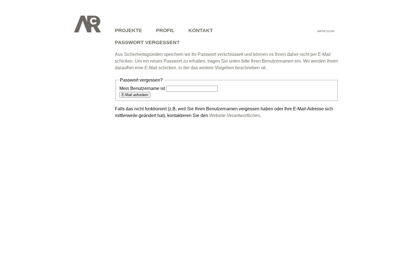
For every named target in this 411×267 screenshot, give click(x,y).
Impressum (325, 31)
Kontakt (200, 30)
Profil (165, 30)
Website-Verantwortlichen (234, 115)
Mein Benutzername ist (142, 88)
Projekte (128, 30)
